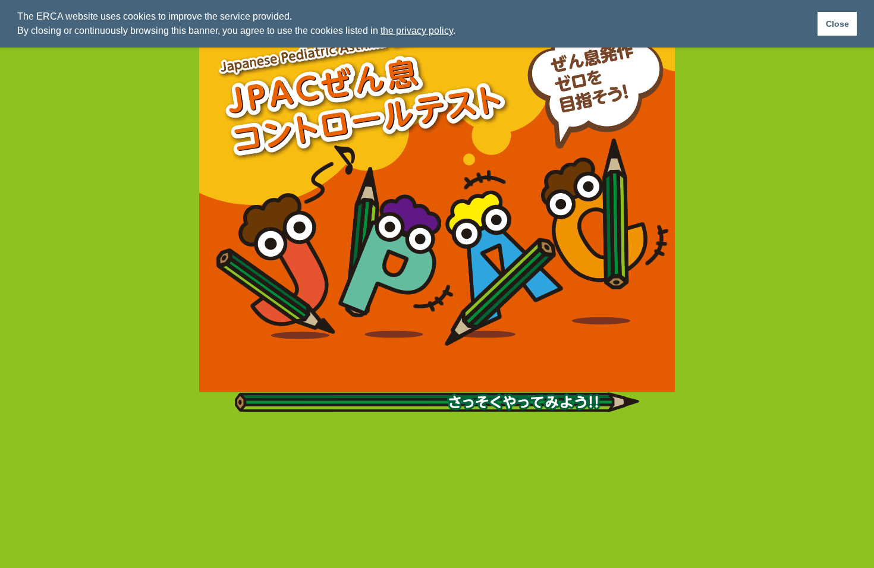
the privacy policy (417, 31)
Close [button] (837, 24)
